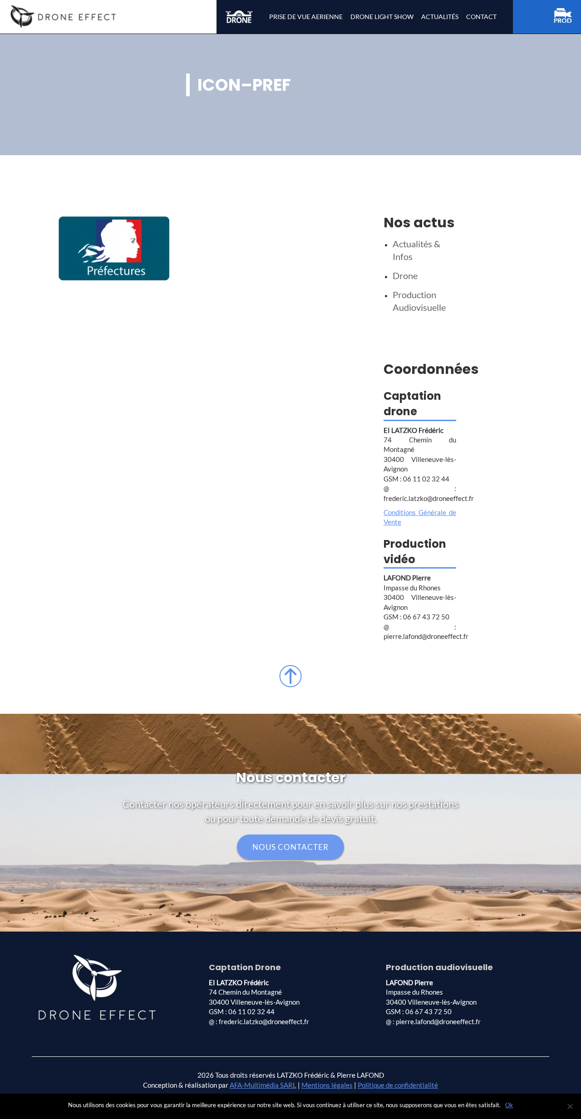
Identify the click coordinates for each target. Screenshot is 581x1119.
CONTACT (481, 16)
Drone (405, 275)
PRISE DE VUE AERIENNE (306, 16)
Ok (509, 1105)
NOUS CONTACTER (290, 847)
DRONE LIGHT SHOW (382, 16)
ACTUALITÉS (439, 16)
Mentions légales (327, 1085)
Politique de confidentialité (398, 1085)
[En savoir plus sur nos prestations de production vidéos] (567, 17)
